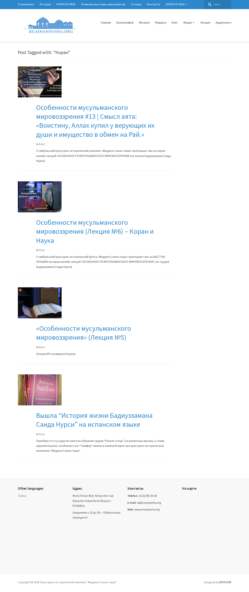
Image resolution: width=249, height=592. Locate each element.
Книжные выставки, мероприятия (103, 4)
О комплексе (26, 4)
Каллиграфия (124, 22)
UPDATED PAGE (66, 4)
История (45, 4)
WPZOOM (225, 582)
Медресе (160, 22)
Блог (175, 22)
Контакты (153, 4)
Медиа (187, 22)
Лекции (205, 22)
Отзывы (136, 4)
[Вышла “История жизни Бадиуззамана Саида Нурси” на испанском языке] (40, 389)
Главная (106, 22)
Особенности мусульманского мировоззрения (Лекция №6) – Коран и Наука (95, 231)
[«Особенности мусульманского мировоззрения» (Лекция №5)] (40, 302)
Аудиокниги (223, 22)
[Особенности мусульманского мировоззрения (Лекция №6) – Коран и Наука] (40, 196)
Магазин (144, 22)
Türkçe (22, 495)
